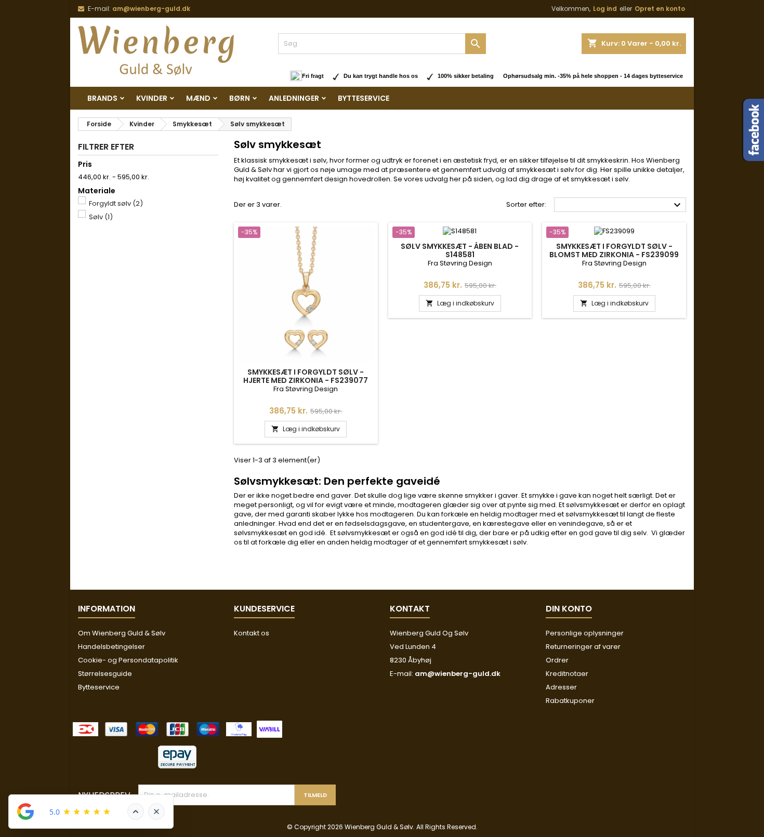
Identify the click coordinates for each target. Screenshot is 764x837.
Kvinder (151, 98)
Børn (239, 98)
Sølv (101, 217)
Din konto (569, 609)
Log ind (605, 8)
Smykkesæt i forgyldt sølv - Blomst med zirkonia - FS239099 (614, 250)
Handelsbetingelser (111, 647)
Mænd (198, 98)
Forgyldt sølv (116, 203)
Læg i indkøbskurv (305, 428)
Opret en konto (660, 8)
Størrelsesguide (105, 674)
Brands (102, 98)
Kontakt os (251, 633)
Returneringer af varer (583, 647)
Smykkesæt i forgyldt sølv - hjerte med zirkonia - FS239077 (305, 376)
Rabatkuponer (570, 701)
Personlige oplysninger (585, 633)
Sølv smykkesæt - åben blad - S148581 (460, 250)
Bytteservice (363, 98)
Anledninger (294, 98)
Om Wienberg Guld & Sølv (121, 633)
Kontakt (410, 609)
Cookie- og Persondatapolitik (128, 660)
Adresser (561, 687)
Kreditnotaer (567, 674)
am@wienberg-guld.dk (151, 8)
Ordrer (557, 660)
